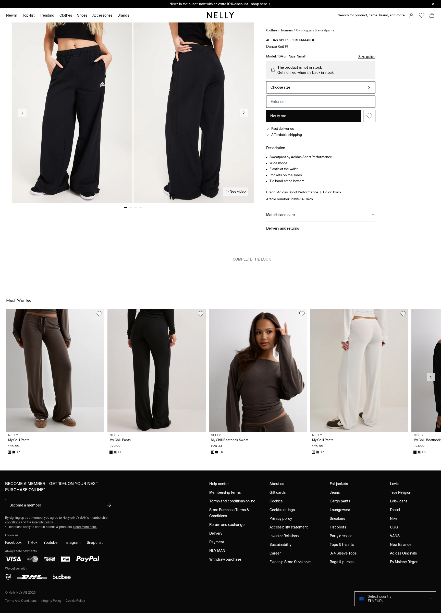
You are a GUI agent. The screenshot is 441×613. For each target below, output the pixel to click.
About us (277, 483)
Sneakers (337, 518)
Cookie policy (75, 601)
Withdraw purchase (225, 559)
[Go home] (220, 15)
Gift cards (278, 492)
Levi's (394, 483)
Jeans (335, 492)
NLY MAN (217, 550)
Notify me (278, 116)
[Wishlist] (422, 15)
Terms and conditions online (232, 501)
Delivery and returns (282, 228)
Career (275, 553)
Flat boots (338, 527)
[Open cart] (432, 15)
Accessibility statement (289, 527)
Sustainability (280, 544)
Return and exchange (226, 524)
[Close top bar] (433, 4)
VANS (395, 536)
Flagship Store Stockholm (291, 562)
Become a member (25, 505)
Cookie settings (282, 510)
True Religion (400, 492)
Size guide (366, 56)
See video (238, 191)
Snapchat (95, 542)
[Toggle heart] (369, 116)
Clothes (271, 30)
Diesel (395, 510)
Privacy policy (281, 518)
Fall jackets (339, 483)
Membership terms (225, 492)
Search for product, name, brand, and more (368, 15)
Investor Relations (284, 536)
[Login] (411, 15)
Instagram (72, 542)
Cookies (276, 501)
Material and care (280, 215)
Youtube (50, 542)
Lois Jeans (398, 501)
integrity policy (42, 522)
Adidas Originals (403, 553)
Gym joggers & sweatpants (315, 30)
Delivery (215, 533)
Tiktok (32, 542)
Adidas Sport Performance (290, 40)
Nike (393, 518)
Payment (216, 542)
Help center (219, 483)
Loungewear (340, 510)
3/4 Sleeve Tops (343, 553)
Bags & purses (341, 562)
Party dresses (341, 536)
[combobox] (320, 87)
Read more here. (85, 527)
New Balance (400, 544)
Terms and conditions (20, 601)
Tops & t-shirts (342, 544)
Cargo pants (340, 501)
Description (275, 148)
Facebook (13, 542)
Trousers (286, 30)
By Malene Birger (404, 562)
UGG (394, 527)
